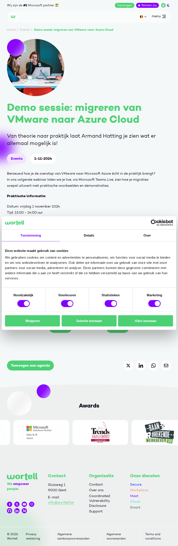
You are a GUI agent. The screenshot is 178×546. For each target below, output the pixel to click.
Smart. (135, 507)
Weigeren (32, 321)
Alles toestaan (145, 321)
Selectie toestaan (89, 321)
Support (96, 511)
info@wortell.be (61, 502)
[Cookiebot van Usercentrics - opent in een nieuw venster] (154, 222)
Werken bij (149, 5)
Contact (96, 484)
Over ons (96, 490)
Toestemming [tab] (30, 235)
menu (156, 17)
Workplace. (139, 490)
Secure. (136, 484)
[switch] (67, 303)
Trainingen (124, 5)
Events (17, 158)
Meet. (134, 496)
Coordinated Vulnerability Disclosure (99, 501)
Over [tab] (147, 235)
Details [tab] (89, 235)
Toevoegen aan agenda (30, 365)
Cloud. (135, 501)
